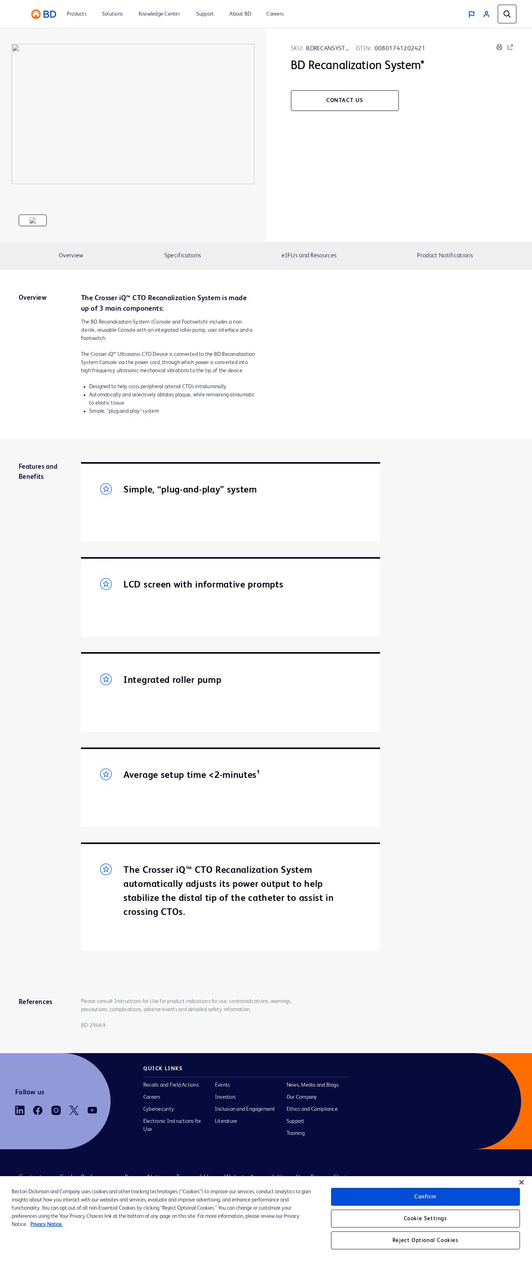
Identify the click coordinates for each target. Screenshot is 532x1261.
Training (296, 1133)
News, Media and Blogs (312, 1085)
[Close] (521, 1182)
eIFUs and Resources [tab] (309, 256)
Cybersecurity (158, 1109)
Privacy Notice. (46, 1224)
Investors (225, 1097)
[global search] (507, 14)
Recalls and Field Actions (171, 1085)
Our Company (302, 1097)
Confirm (425, 1196)
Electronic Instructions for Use (172, 1125)
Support (296, 1121)
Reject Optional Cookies (425, 1240)
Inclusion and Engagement (245, 1109)
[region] (266, 1218)
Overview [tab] (71, 256)
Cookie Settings (425, 1218)
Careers (151, 1097)
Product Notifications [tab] (444, 256)
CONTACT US (344, 100)
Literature (226, 1121)
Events (222, 1085)
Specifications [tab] (182, 256)
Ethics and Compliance (312, 1109)
